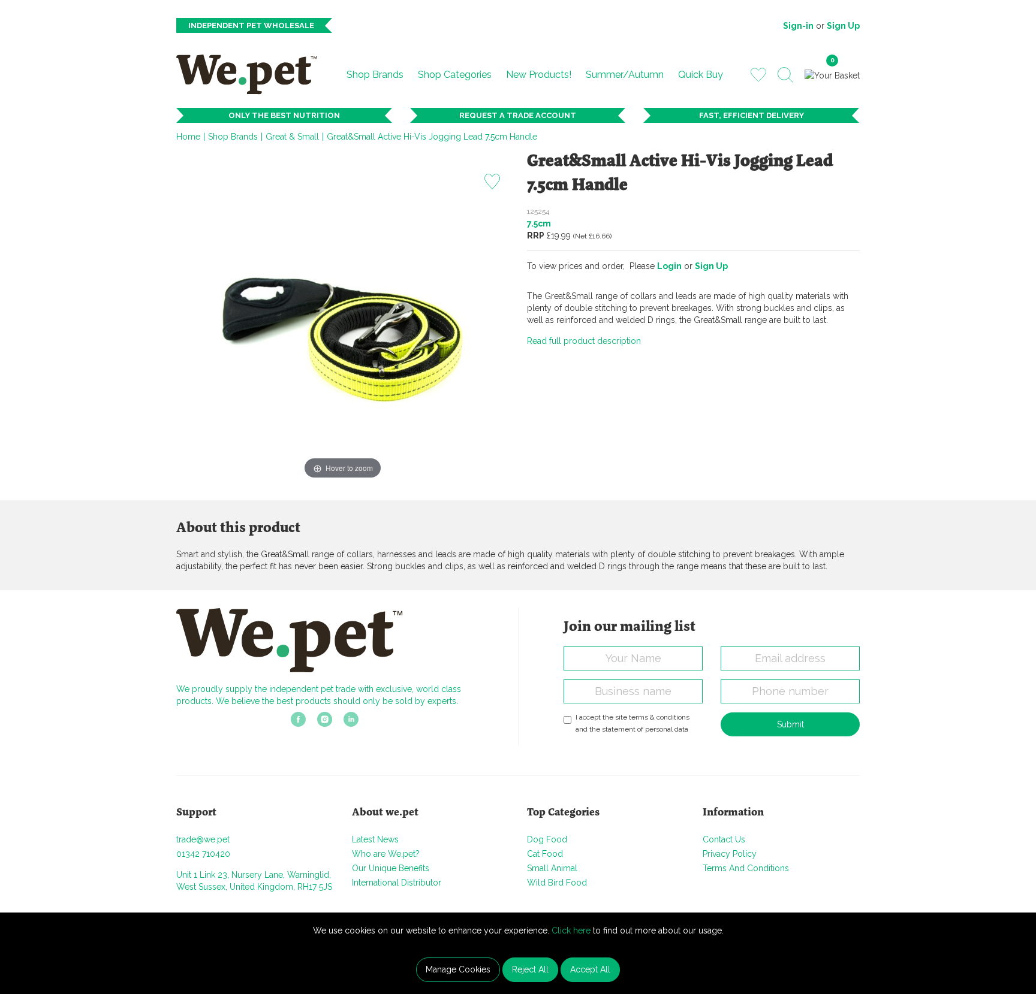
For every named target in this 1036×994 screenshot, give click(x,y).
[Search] (785, 75)
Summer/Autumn (625, 74)
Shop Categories (455, 74)
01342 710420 (203, 854)
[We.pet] (251, 74)
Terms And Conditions (746, 868)
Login (669, 266)
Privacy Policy (730, 854)
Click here (571, 930)
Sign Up (843, 26)
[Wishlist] (758, 74)
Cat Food (545, 854)
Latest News (375, 839)
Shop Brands (375, 74)
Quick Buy (700, 74)
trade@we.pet (203, 839)
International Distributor (396, 882)
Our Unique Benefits (390, 868)
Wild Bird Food (557, 882)
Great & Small (292, 136)
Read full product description (584, 341)
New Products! (538, 74)
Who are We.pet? (386, 854)
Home (188, 136)
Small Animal (552, 868)
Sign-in (798, 26)
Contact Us (724, 839)
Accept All (590, 969)
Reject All (530, 969)
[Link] (298, 723)
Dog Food (547, 839)
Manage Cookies (458, 969)
